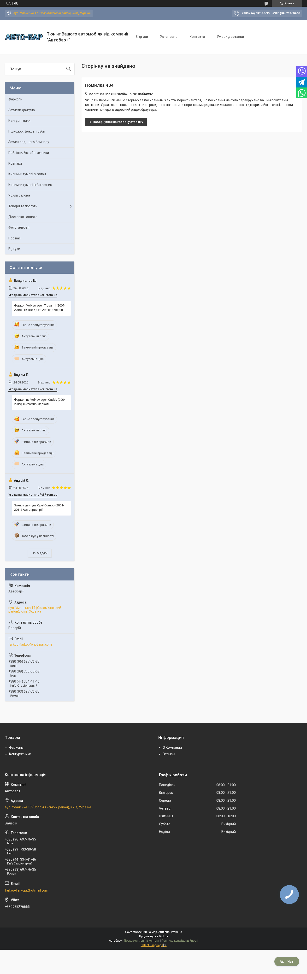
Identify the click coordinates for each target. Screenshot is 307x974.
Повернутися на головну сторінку (118, 122)
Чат (290, 961)
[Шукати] (68, 69)
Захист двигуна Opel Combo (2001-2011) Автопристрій (39, 507)
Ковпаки (15, 163)
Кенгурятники (19, 120)
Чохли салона (19, 195)
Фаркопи (15, 99)
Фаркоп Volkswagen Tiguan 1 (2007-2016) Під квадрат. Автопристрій (39, 308)
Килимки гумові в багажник (30, 185)
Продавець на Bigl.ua (153, 936)
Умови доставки (230, 37)
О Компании (172, 747)
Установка (168, 37)
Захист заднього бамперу (28, 142)
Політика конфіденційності (179, 940)
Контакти (197, 37)
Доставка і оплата (22, 217)
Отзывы (169, 754)
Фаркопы (16, 747)
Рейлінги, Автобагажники (28, 153)
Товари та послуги (22, 206)
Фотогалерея (19, 227)
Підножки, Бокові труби (26, 131)
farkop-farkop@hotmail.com (30, 644)
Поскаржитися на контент (141, 940)
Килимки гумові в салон (27, 174)
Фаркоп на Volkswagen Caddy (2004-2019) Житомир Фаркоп (40, 402)
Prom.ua (176, 932)
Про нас (14, 238)
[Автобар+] (24, 37)
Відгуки (142, 37)
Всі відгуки (39, 553)
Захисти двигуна (21, 110)
